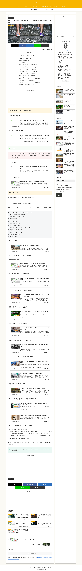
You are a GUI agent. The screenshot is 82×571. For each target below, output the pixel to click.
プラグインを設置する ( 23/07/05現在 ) (29, 64)
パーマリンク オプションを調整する (28, 69)
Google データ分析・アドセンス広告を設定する (31, 82)
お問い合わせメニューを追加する (28, 73)
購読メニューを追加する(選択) (28, 80)
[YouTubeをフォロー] (64, 81)
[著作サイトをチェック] (62, 81)
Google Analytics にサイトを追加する (29, 77)
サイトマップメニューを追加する (28, 75)
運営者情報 (44, 567)
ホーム (31, 567)
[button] (45, 45)
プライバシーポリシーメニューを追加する (29, 71)
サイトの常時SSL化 (25, 60)
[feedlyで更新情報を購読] (67, 81)
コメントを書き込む (30, 553)
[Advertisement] (30, 99)
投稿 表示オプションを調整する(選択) (29, 86)
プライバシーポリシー (37, 567)
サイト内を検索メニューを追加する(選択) (30, 84)
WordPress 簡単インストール (27, 58)
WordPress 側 (22, 62)
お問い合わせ (49, 567)
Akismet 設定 (24, 66)
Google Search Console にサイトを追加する (30, 78)
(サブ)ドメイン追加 (25, 57)
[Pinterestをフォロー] (65, 81)
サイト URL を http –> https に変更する (29, 67)
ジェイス (65, 50)
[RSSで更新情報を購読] (68, 81)
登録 (59, 195)
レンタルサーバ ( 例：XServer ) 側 (27, 55)
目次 (28, 52)
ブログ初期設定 (11, 17)
